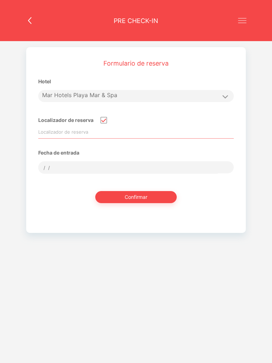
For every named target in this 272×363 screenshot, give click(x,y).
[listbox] (136, 96)
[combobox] (130, 168)
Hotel (44, 81)
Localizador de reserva (66, 120)
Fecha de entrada (58, 153)
